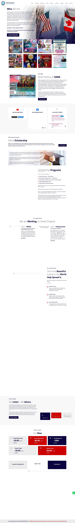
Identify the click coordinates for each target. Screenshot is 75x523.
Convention (37, 3)
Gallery (67, 3)
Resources (71, 3)
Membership (42, 3)
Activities (62, 3)
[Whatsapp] (73, 493)
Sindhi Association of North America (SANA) (57, 124)
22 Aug (59, 126)
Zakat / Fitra (37, 464)
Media (47, 3)
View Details (23, 238)
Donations (51, 3)
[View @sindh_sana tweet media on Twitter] (52, 127)
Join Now (15, 442)
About (32, 3)
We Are (13, 9)
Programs (57, 3)
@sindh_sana (55, 126)
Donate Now (57, 464)
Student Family (50, 448)
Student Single (18, 448)
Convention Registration (18, 464)
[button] (32, 3)
